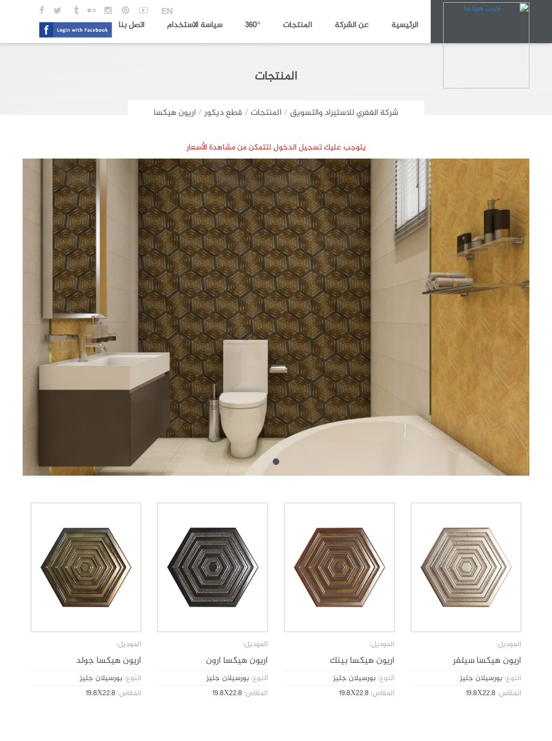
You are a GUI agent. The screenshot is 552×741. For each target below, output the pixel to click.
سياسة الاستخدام (195, 25)
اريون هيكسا (175, 113)
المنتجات (297, 25)
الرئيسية (404, 25)
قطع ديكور (223, 113)
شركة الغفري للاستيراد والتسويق (344, 113)
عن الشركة (352, 25)
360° (252, 25)
